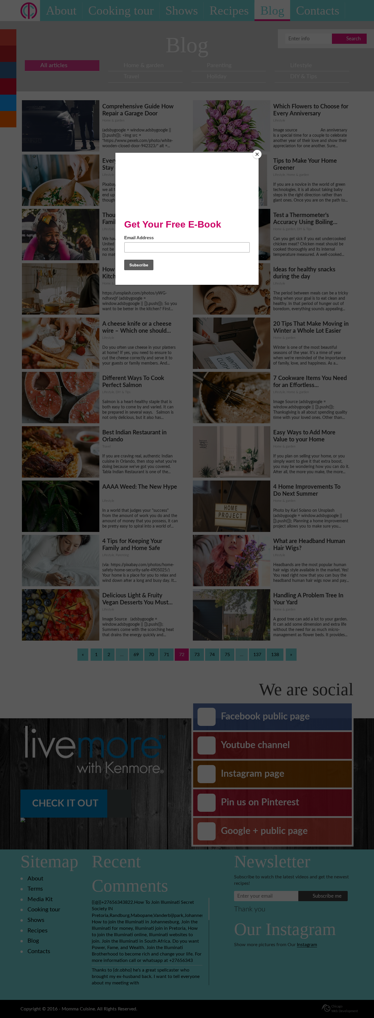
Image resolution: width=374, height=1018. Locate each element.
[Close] (257, 154)
